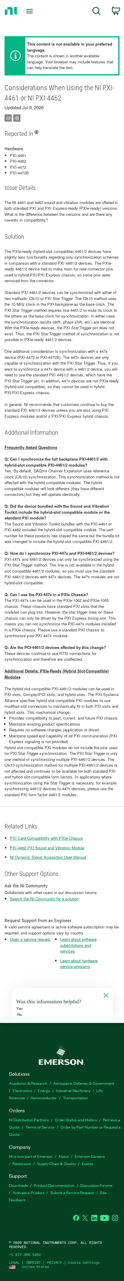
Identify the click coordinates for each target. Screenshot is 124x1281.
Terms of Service (40, 1127)
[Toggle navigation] (31, 11)
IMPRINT (33, 1262)
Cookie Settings (84, 1262)
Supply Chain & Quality (56, 1163)
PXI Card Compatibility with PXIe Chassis (46, 838)
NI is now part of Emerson (30, 1156)
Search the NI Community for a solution (44, 899)
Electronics (22, 1090)
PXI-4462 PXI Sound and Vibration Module (47, 848)
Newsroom (22, 1163)
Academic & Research (28, 1083)
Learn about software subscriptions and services (78, 945)
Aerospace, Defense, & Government (83, 1083)
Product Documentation (54, 1185)
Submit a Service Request (72, 1192)
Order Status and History (76, 1120)
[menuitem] (96, 11)
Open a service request (30, 939)
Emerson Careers (90, 1156)
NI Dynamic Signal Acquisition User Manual (48, 857)
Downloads (18, 1185)
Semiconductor (44, 1098)
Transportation (75, 1098)
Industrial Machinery (73, 1090)
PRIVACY (54, 1262)
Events (87, 1163)
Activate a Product (28, 1192)
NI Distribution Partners (29, 1120)
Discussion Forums (96, 1185)
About (63, 1156)
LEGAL (14, 1262)
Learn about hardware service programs (79, 964)
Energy (44, 1090)
